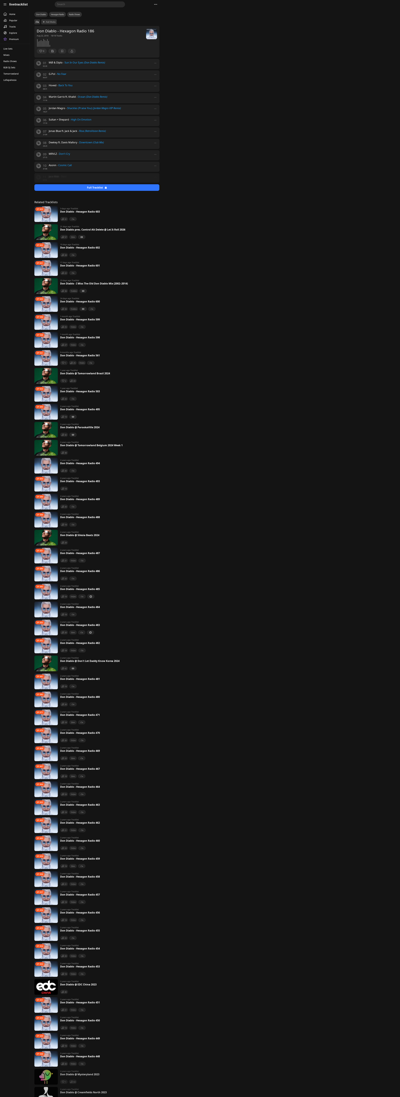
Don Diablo (41, 14)
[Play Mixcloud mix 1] (37, 21)
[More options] (155, 63)
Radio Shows (74, 14)
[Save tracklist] (52, 51)
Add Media (50, 22)
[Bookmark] (62, 51)
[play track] (38, 63)
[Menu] (5, 4)
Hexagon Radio (57, 14)
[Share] (72, 51)
